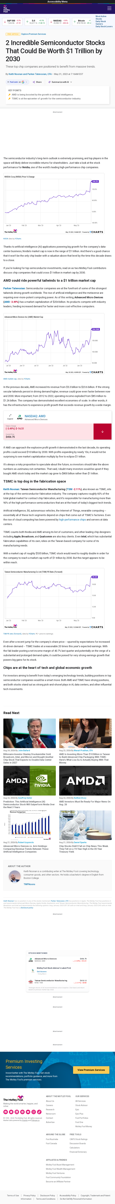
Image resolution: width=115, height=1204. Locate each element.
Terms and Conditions (45, 1199)
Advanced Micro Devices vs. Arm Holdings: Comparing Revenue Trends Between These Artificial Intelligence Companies (25, 849)
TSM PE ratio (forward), (12, 634)
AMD (7, 301)
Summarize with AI (60, 82)
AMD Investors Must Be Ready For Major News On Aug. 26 (85, 803)
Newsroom (51, 1114)
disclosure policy (26, 908)
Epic (77, 1110)
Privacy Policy (30, 1195)
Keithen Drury (80, 798)
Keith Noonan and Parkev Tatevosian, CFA (30, 74)
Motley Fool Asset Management (60, 1165)
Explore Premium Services (33, 34)
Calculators (75, 1148)
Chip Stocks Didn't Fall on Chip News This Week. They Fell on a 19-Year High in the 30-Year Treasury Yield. (84, 849)
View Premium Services (91, 1069)
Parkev (7, 288)
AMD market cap (10, 379)
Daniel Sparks (80, 842)
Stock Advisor (81, 1105)
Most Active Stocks (101, 17)
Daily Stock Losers (104, 26)
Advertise (50, 1122)
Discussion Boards (78, 1143)
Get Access (42, 972)
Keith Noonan (11, 489)
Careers (49, 1105)
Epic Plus (79, 1114)
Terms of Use (13, 1195)
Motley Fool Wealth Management (60, 1169)
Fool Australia (52, 1139)
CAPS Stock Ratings (79, 1139)
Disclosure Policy (47, 1195)
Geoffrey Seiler (25, 798)
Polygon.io (35, 1120)
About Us (50, 1101)
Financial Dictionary (78, 1152)
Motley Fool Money (83, 1126)
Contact (49, 1118)
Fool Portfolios (81, 1118)
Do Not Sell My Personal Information (76, 1199)
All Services (80, 1101)
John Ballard (24, 750)
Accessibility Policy (68, 1195)
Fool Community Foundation (58, 1177)
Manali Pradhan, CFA (83, 750)
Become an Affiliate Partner (58, 1182)
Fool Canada (51, 1143)
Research (50, 1110)
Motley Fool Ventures (55, 1173)
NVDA (5, 239)
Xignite (25, 1120)
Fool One (79, 1122)
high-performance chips (72, 519)
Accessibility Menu (57, 1)
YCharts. (18, 239)
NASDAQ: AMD (35, 416)
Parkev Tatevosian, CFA (59, 901)
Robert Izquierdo (26, 842)
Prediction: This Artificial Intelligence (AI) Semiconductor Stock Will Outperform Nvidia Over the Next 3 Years (29, 804)
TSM (69, 489)
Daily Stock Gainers (101, 22)
